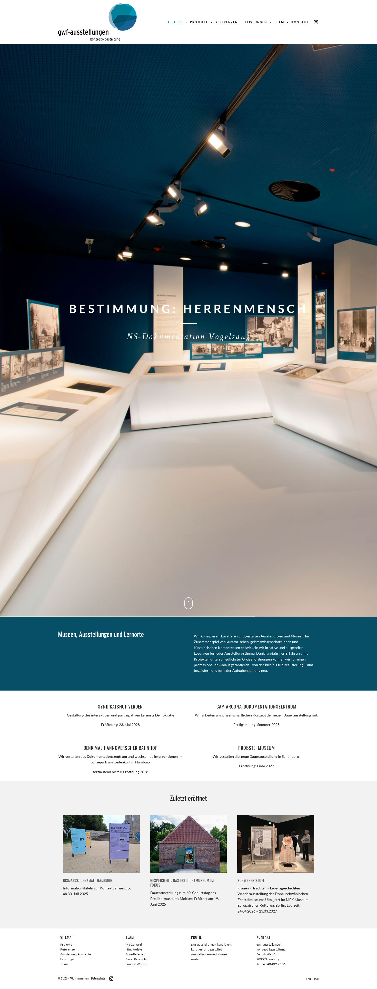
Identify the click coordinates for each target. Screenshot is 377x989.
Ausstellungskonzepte (75, 954)
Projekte (199, 22)
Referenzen (226, 22)
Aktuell (175, 22)
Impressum (83, 978)
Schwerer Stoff (251, 880)
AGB (72, 978)
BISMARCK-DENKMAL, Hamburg (87, 880)
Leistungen (256, 22)
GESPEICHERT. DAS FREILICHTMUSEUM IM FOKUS (182, 883)
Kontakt (300, 22)
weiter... (196, 959)
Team (279, 22)
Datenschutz (98, 978)
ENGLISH (312, 979)
